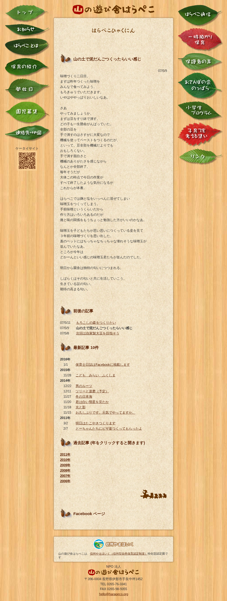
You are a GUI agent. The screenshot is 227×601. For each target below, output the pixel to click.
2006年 (65, 481)
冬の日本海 (84, 396)
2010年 (65, 460)
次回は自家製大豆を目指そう (97, 333)
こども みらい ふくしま (95, 375)
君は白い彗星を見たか (92, 402)
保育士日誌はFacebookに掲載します (103, 364)
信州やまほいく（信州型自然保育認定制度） (119, 553)
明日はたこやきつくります (95, 423)
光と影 (81, 407)
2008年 (65, 470)
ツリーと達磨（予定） (92, 391)
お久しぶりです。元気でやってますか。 (105, 412)
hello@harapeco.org (113, 594)
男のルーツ (84, 386)
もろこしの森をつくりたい (96, 322)
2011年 (65, 454)
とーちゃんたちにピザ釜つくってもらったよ (109, 428)
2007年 (65, 476)
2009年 (65, 465)
